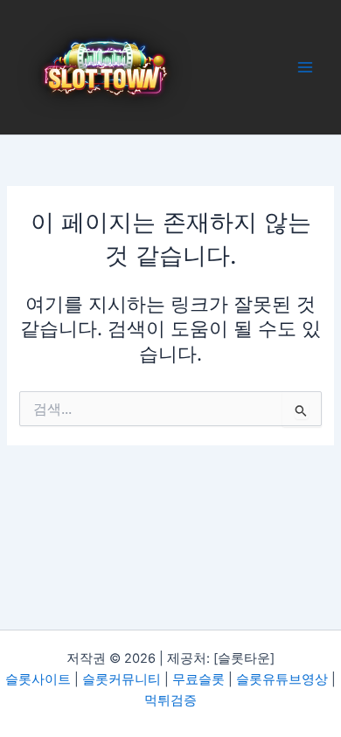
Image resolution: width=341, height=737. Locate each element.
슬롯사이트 (38, 679)
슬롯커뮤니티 (121, 679)
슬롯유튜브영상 (282, 679)
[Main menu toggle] (305, 67)
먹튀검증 (170, 700)
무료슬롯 (198, 679)
